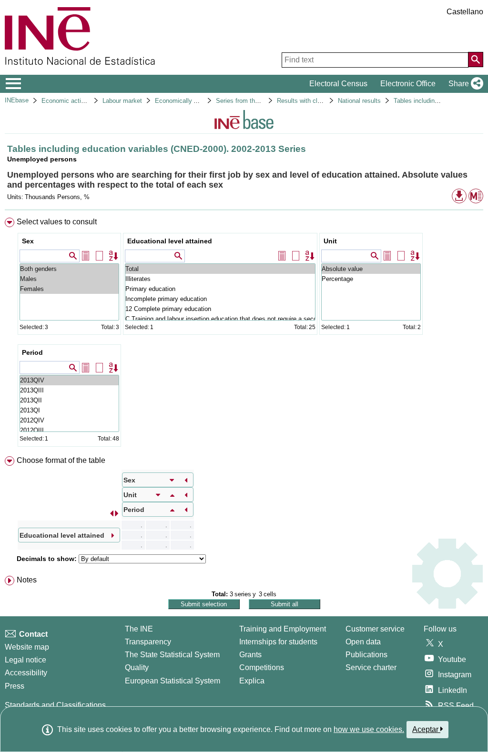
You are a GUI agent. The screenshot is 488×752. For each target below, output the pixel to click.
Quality (137, 667)
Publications (366, 655)
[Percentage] (371, 279)
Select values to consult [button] (57, 222)
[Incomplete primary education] (220, 299)
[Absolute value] (371, 269)
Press (14, 686)
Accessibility (26, 673)
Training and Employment (282, 629)
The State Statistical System (172, 655)
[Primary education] (220, 289)
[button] (464, 83)
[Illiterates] (220, 279)
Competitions (261, 667)
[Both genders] (69, 269)
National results (359, 100)
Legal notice (25, 660)
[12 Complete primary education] (220, 309)
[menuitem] (244, 334)
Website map (27, 647)
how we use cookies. (369, 729)
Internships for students (278, 642)
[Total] (220, 269)
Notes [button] (27, 580)
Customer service (375, 629)
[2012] (69, 420)
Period (32, 352)
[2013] (69, 380)
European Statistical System (172, 681)
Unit (330, 241)
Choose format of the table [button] (61, 460)
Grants (250, 655)
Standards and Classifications (55, 705)
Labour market (122, 100)
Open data (363, 642)
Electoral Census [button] (338, 84)
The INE (139, 629)
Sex (28, 241)
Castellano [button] (465, 12)
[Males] (69, 279)
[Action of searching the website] (475, 59)
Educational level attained (169, 241)
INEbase (17, 100)
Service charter (371, 667)
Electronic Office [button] (408, 84)
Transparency (148, 642)
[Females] (69, 289)
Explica (251, 681)
